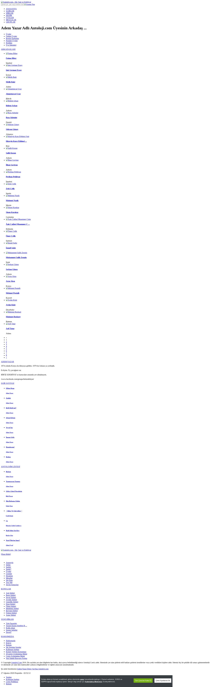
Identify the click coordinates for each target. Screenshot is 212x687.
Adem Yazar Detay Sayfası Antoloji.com (32, 669)
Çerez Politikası (12, 682)
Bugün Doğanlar (12, 38)
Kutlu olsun (10, 628)
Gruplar (9, 574)
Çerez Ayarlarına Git (163, 680)
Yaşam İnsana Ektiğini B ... (16, 626)
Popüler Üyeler (12, 41)
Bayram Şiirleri (12, 611)
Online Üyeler (11, 36)
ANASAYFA (11, 9)
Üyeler (8, 34)
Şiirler (8, 565)
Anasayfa (9, 563)
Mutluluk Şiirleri (12, 608)
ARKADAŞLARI (8, 49)
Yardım (9, 677)
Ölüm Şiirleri (11, 606)
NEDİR (9, 15)
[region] (106, 681)
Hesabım (9, 576)
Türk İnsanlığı (11, 623)
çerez (82, 679)
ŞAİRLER (10, 11)
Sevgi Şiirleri (11, 597)
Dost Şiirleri (10, 604)
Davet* (9, 632)
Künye (8, 643)
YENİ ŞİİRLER (7, 619)
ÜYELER (10, 18)
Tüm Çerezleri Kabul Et (143, 680)
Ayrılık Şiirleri (11, 600)
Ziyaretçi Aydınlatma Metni (16, 654)
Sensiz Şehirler (11, 630)
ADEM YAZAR (7, 362)
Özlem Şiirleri (11, 613)
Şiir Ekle (9, 580)
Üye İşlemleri (11, 45)
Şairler (8, 567)
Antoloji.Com (16, 662)
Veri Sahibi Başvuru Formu (16, 658)
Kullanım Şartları (12, 649)
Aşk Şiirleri (10, 593)
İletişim (9, 645)
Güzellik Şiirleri (12, 602)
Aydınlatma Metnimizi (93, 682)
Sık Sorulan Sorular (13, 647)
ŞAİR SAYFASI (7, 383)
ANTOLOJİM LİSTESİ (10, 467)
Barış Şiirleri (11, 595)
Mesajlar (9, 578)
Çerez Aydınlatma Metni (15, 656)
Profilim (9, 43)
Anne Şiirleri (11, 615)
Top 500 (9, 582)
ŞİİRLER (9, 13)
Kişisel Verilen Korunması (16, 652)
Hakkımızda (10, 641)
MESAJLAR (11, 20)
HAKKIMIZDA (7, 636)
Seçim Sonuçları (12, 585)
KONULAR (6, 589)
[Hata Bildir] (6, 554)
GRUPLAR (10, 22)
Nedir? (8, 569)
